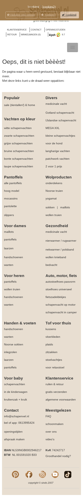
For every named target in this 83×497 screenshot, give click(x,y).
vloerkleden (53, 336)
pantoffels (10, 239)
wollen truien (54, 215)
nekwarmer (53, 249)
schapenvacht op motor (61, 304)
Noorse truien (54, 190)
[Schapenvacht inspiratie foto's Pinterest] (15, 474)
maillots (65, 207)
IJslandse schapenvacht (61, 120)
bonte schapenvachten (18, 158)
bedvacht (51, 264)
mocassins (11, 198)
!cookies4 (70, 14)
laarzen (8, 248)
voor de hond (54, 143)
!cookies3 (49, 14)
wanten (8, 264)
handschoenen (13, 257)
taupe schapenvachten (18, 166)
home (31, 105)
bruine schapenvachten (19, 151)
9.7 (63, 34)
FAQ (48, 416)
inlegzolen (10, 352)
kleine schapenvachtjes (60, 135)
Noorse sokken (13, 344)
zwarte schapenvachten (19, 135)
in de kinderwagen (15, 391)
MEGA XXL (53, 128)
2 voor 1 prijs (54, 166)
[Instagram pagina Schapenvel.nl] (42, 474)
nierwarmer (53, 240)
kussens (51, 329)
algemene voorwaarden (61, 399)
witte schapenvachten (18, 128)
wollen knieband (56, 257)
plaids (49, 344)
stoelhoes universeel (59, 289)
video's (50, 439)
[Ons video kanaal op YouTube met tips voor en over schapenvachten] (55, 474)
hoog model (11, 190)
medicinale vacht (56, 103)
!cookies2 (48, 6)
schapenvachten (14, 384)
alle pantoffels (13, 183)
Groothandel (53, 456)
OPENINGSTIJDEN (55, 29)
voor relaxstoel (55, 367)
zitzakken (51, 352)
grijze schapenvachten (18, 143)
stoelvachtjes (54, 359)
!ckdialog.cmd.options (22, 14)
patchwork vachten (58, 158)
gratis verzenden (56, 391)
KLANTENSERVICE (17, 29)
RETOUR (12, 34)
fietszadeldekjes (56, 297)
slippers (9, 215)
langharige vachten (58, 151)
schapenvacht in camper (61, 312)
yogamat (51, 198)
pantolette (10, 206)
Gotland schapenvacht (60, 112)
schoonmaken (54, 424)
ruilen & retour (55, 384)
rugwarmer (69, 240)
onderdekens (54, 183)
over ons (51, 431)
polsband (68, 249)
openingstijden (13, 431)
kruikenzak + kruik (15, 399)
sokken (50, 207)
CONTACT (36, 29)
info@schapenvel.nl (16, 416)
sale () (14, 105)
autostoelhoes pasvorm (60, 281)
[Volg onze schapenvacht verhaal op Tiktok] (67, 474)
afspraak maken (14, 439)
